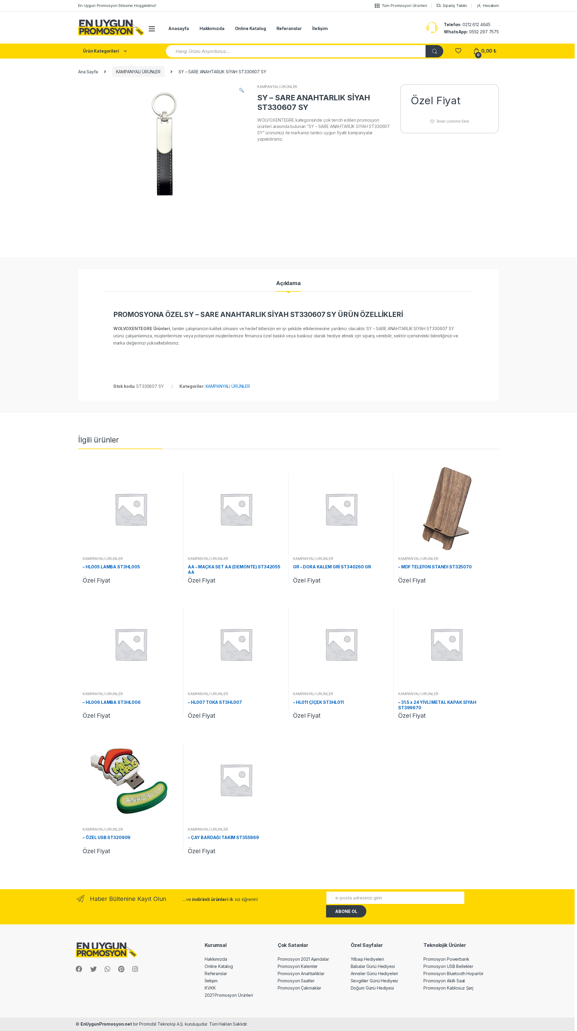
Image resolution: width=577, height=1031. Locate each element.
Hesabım (491, 5)
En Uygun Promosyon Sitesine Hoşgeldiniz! (117, 5)
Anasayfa (178, 28)
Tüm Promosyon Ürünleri (404, 5)
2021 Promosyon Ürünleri (229, 995)
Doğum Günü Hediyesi (372, 987)
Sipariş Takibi (455, 5)
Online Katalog (250, 28)
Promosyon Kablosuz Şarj (448, 987)
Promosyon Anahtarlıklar (301, 973)
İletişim (320, 28)
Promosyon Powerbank (446, 959)
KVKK (210, 987)
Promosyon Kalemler (298, 966)
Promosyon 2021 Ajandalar (303, 959)
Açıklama (288, 283)
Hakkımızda (212, 28)
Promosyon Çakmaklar (299, 987)
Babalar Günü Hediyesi (373, 966)
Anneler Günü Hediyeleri (374, 973)
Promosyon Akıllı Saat (444, 980)
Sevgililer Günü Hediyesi (374, 980)
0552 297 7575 (471, 31)
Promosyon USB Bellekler (448, 966)
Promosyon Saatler (296, 980)
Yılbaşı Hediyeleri (367, 959)
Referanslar (289, 28)
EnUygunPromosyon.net (106, 1023)
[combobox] (296, 51)
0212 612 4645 (467, 24)
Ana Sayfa (88, 71)
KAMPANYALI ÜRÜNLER (138, 71)
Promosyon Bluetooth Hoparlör (453, 973)
